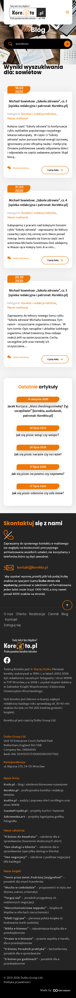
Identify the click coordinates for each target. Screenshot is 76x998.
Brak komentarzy (21, 168)
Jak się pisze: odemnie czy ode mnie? (38, 493)
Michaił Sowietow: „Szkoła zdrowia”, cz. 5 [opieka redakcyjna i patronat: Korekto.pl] (38, 293)
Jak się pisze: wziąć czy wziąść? (38, 435)
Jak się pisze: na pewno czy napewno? (38, 474)
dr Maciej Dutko (40, 669)
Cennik (53, 614)
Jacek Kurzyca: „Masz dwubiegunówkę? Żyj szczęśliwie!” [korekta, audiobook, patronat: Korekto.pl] (38, 411)
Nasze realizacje (17, 118)
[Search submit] (67, 44)
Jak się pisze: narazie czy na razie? (38, 454)
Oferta (21, 614)
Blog (64, 614)
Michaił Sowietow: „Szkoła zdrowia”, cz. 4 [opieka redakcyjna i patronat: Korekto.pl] (38, 203)
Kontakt (11, 619)
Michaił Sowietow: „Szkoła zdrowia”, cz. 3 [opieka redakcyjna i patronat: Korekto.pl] (38, 104)
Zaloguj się (12, 625)
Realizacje (37, 614)
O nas (8, 614)
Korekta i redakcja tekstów (38, 114)
